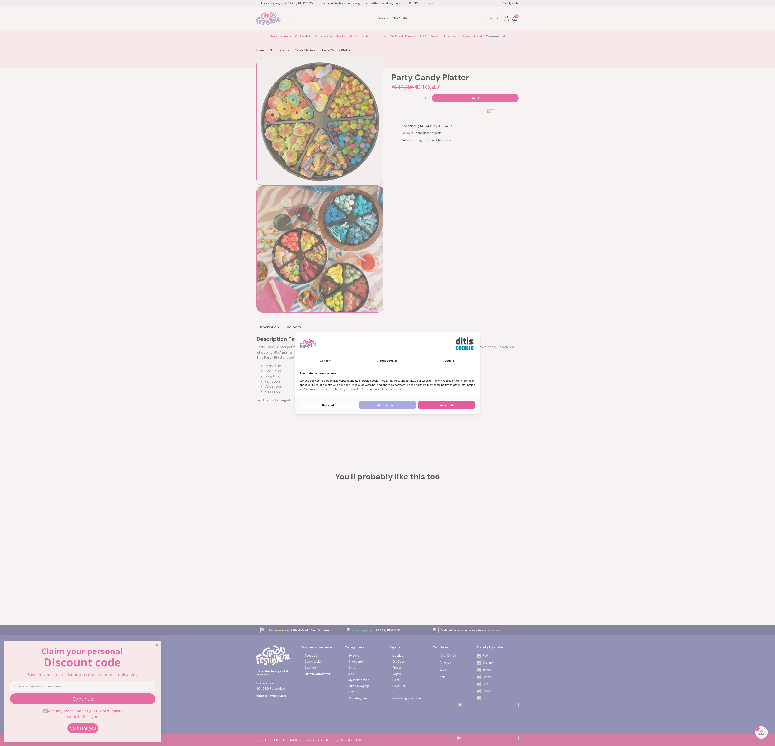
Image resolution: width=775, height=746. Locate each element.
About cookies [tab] (387, 360)
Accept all (447, 405)
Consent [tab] (325, 360)
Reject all (328, 405)
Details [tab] (449, 360)
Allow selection (387, 405)
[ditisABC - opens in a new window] (465, 344)
